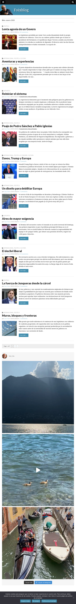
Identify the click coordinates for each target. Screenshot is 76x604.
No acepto (36, 601)
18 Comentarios (23, 32)
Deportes (7, 91)
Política (6, 26)
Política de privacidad (49, 601)
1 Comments (23, 161)
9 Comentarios (23, 64)
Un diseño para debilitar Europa (22, 188)
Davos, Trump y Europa (16, 158)
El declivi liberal (12, 251)
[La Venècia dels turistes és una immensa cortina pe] (38, 543)
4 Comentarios (23, 286)
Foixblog (21, 10)
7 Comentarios (23, 191)
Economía (23, 155)
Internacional (8, 58)
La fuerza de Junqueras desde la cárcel (26, 283)
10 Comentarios (23, 254)
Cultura (23, 58)
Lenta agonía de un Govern (19, 29)
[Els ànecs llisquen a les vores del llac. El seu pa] (38, 470)
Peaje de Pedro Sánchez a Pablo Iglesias (27, 126)
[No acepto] (74, 598)
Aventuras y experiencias (18, 61)
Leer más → (23, 49)
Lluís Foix (6, 32)
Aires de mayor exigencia (18, 218)
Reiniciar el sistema (14, 93)
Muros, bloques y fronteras (19, 315)
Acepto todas (25, 601)
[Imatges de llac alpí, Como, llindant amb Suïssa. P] (38, 397)
